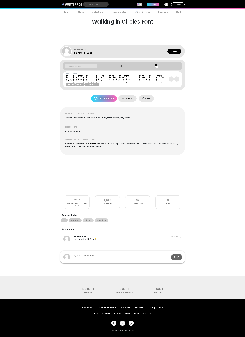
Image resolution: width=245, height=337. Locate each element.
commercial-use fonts (124, 292)
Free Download (106, 98)
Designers (163, 12)
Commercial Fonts (107, 307)
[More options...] (176, 79)
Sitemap (147, 314)
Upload (153, 4)
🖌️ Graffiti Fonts (142, 12)
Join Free (178, 4)
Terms (127, 314)
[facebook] (113, 323)
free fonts (88, 292)
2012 (77, 200)
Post (176, 257)
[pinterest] (131, 323)
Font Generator (118, 12)
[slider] (121, 66)
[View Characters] (171, 79)
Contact (174, 51)
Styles (81, 12)
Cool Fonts (125, 307)
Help (96, 314)
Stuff (178, 12)
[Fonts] (71, 4)
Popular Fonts (88, 307)
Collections (97, 12)
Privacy (117, 314)
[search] (96, 4)
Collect (129, 98)
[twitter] (122, 323)
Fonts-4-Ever (83, 53)
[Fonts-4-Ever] (68, 51)
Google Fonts (156, 307)
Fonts (67, 12)
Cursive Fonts (140, 307)
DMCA (136, 314)
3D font (92, 143)
